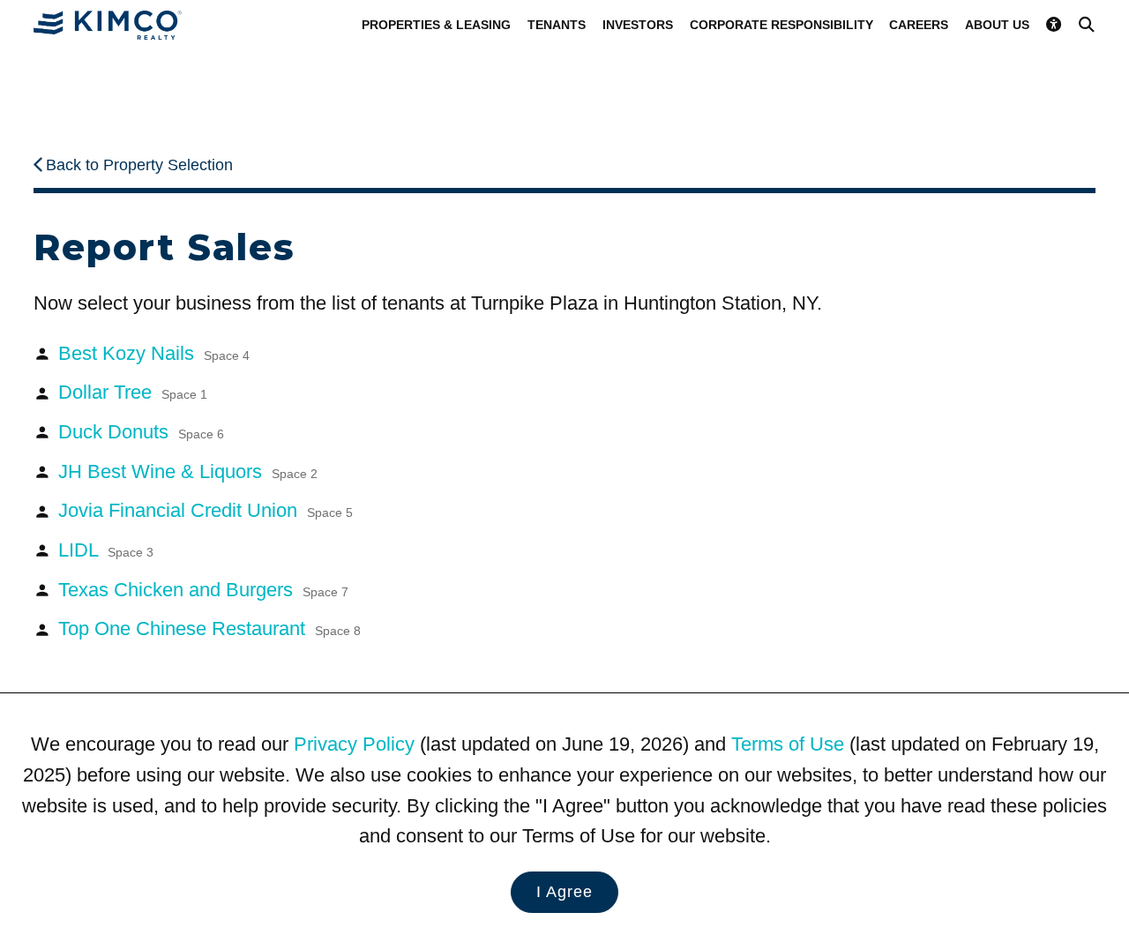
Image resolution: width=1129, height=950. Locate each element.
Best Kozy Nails (154, 353)
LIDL (105, 550)
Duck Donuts (141, 432)
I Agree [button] (564, 892)
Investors (637, 25)
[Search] (1087, 24)
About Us (997, 25)
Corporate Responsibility (781, 25)
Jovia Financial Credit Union (205, 510)
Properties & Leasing (436, 25)
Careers (918, 25)
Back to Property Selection (139, 165)
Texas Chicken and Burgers (203, 590)
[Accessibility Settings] (1054, 24)
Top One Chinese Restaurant (209, 628)
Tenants (556, 25)
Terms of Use (787, 744)
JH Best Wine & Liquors (188, 471)
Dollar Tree (132, 392)
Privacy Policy (354, 744)
